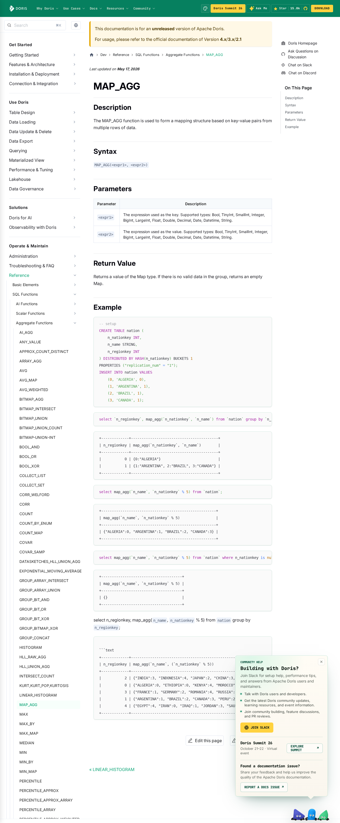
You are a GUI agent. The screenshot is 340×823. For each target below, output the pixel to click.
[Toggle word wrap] (255, 418)
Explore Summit (305, 748)
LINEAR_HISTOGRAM (38, 695)
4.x (223, 39)
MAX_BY (27, 723)
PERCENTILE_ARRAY (37, 809)
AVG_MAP (28, 380)
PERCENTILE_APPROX (39, 790)
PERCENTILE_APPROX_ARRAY (46, 800)
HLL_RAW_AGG (32, 657)
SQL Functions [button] (25, 294)
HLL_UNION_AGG (34, 666)
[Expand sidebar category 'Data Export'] (74, 141)
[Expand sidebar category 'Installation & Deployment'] (74, 74)
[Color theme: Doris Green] (205, 8)
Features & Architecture (32, 64)
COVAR (25, 542)
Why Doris (45, 8)
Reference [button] (19, 275)
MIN (23, 752)
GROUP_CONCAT (34, 638)
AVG (23, 370)
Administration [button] (23, 256)
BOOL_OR (27, 456)
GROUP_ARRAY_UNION (39, 590)
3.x (231, 39)
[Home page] (91, 55)
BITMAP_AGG (31, 399)
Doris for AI (20, 217)
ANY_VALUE (30, 342)
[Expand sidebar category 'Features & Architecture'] (74, 64)
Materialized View (26, 160)
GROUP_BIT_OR (32, 609)
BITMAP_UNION (33, 418)
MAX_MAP (28, 733)
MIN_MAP (28, 771)
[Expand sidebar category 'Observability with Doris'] (74, 227)
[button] (76, 25)
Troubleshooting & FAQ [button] (31, 265)
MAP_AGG (28, 704)
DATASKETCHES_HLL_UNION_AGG (49, 561)
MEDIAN (26, 743)
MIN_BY (26, 762)
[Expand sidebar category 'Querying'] (74, 150)
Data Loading (22, 122)
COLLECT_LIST (32, 475)
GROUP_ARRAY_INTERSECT (44, 580)
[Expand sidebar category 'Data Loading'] (74, 122)
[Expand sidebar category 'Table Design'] (74, 112)
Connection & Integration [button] (33, 83)
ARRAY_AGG (30, 361)
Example (292, 127)
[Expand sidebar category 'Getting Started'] (74, 55)
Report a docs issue (264, 787)
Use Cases (71, 8)
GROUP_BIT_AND (34, 599)
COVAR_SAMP (32, 552)
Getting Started (24, 55)
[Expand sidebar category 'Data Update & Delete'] (74, 131)
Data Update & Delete (30, 131)
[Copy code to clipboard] (265, 323)
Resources (115, 8)
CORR (24, 504)
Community (142, 8)
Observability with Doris (32, 227)
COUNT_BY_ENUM (35, 523)
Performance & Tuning (31, 169)
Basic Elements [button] (25, 284)
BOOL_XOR (29, 466)
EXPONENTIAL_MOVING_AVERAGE (49, 571)
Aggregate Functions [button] (34, 323)
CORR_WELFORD (34, 494)
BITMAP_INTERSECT (37, 408)
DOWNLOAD (322, 8)
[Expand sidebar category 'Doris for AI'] (74, 217)
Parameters (294, 112)
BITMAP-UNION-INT (37, 437)
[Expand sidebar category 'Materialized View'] (74, 160)
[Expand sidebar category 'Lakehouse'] (74, 179)
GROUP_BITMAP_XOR (38, 628)
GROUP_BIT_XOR (34, 618)
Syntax (290, 105)
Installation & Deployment (34, 74)
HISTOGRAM (30, 647)
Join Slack (260, 727)
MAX (23, 714)
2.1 (238, 39)
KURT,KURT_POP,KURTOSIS (44, 685)
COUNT (26, 513)
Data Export (21, 141)
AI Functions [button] (26, 303)
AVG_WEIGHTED (33, 389)
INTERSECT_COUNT (36, 676)
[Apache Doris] (18, 8)
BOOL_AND (29, 447)
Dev (103, 55)
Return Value (295, 120)
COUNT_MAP (31, 533)
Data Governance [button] (26, 188)
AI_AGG (26, 332)
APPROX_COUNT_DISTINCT (44, 351)
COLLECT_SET (32, 485)
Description (294, 98)
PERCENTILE (30, 781)
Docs (93, 8)
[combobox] (35, 25)
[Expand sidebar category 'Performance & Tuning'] (74, 169)
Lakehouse (20, 179)
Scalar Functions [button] (30, 313)
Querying (18, 150)
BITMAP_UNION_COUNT (40, 428)
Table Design (22, 112)
